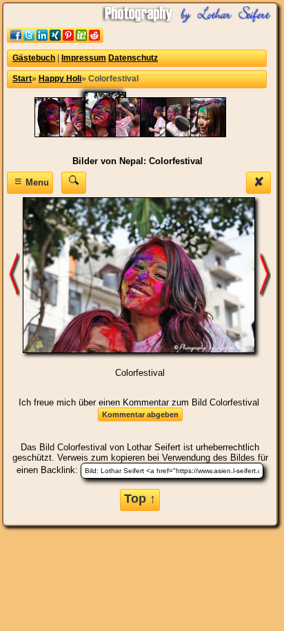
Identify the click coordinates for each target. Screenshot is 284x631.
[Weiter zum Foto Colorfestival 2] (14, 275)
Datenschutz (133, 58)
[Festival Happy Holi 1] (215, 134)
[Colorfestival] (112, 134)
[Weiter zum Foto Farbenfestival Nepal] (265, 275)
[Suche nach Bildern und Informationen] (73, 182)
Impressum (83, 58)
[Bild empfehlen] (55, 39)
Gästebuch (33, 58)
